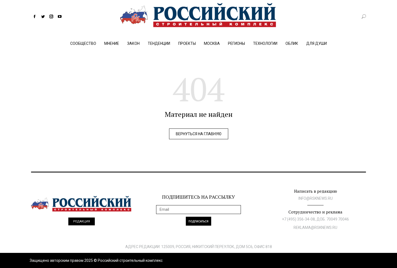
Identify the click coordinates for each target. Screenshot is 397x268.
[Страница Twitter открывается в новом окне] (42, 16)
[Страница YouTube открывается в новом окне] (59, 16)
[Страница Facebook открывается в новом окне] (34, 16)
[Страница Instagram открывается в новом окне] (51, 16)
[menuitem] (83, 42)
